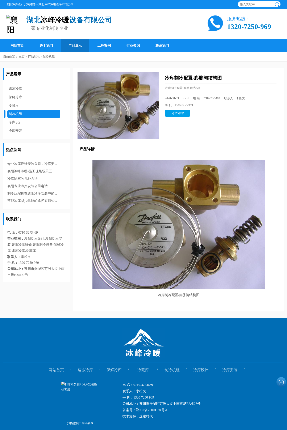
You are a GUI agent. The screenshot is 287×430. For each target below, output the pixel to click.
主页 (22, 56)
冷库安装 (15, 130)
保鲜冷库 (15, 97)
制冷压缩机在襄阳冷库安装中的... (32, 193)
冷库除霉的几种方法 (22, 178)
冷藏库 (14, 105)
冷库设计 (15, 122)
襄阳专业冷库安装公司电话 (27, 186)
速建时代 (146, 416)
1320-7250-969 (249, 26)
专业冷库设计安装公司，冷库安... (32, 164)
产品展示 (75, 45)
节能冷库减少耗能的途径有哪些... (32, 201)
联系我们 (162, 45)
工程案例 (104, 45)
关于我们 (46, 45)
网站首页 (17, 45)
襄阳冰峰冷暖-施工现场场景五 (29, 171)
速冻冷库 (15, 88)
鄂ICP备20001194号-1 (151, 410)
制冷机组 (49, 56)
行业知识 (133, 45)
